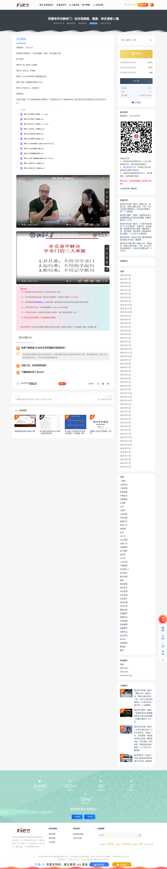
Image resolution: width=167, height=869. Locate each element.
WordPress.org (126, 675)
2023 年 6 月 (125, 415)
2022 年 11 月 (126, 441)
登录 (122, 664)
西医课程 (123, 625)
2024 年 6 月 (125, 371)
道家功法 (123, 632)
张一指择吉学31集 (104, 399)
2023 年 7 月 (125, 412)
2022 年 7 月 (125, 456)
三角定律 (123, 488)
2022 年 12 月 (126, 437)
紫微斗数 (123, 610)
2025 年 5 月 (125, 331)
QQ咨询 (137, 102)
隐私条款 (52, 838)
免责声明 (52, 834)
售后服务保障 (78, 834)
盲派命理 (123, 602)
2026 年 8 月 (125, 275)
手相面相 (123, 566)
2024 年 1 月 (125, 390)
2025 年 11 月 (126, 309)
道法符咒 (123, 636)
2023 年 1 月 (125, 434)
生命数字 (123, 599)
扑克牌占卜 (124, 569)
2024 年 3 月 (125, 382)
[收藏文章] (98, 384)
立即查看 (77, 816)
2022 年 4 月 (125, 467)
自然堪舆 (123, 621)
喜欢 (62, 384)
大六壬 (123, 536)
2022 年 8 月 (125, 452)
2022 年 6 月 (125, 459)
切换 (163, 654)
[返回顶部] (162, 659)
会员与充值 (77, 838)
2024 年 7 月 (125, 367)
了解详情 (90, 816)
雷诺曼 (123, 647)
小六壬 (123, 558)
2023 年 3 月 (125, 426)
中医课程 (123, 499)
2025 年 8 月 (125, 320)
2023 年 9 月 (125, 404)
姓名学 (123, 555)
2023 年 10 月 (126, 401)
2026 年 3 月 (125, 294)
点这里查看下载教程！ (129, 189)
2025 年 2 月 (125, 342)
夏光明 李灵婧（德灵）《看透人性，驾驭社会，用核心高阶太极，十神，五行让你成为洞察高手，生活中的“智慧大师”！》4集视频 (135, 208)
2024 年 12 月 (126, 349)
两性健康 (123, 492)
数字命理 (123, 577)
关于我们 (52, 842)
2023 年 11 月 (126, 397)
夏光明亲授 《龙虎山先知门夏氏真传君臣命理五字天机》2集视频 (136, 238)
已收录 (94, 23)
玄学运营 (123, 591)
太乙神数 (123, 540)
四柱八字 (123, 525)
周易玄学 (123, 521)
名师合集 (123, 518)
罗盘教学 (123, 613)
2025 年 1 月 (125, 345)
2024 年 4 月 (125, 378)
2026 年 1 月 (125, 301)
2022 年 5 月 (125, 463)
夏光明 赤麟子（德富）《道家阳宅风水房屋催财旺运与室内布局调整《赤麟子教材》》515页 (135, 217)
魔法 (122, 650)
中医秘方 (123, 496)
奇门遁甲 (123, 551)
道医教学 (123, 628)
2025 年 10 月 (126, 312)
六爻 (122, 507)
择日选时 (123, 573)
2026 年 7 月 (125, 279)
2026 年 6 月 (125, 283)
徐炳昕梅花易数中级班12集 (24, 431)
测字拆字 (123, 588)
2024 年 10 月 (126, 356)
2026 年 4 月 (125, 290)
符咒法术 (123, 606)
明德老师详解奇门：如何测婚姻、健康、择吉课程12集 (78, 327)
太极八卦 (123, 544)
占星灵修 (123, 514)
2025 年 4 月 (125, 334)
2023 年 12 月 (126, 393)
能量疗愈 (123, 617)
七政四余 (123, 485)
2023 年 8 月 (125, 408)
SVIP (163, 620)
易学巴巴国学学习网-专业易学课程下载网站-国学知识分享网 (40, 327)
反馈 (163, 639)
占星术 (123, 510)
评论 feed (124, 672)
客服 (163, 631)
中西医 (123, 503)
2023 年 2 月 (125, 430)
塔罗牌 (123, 529)
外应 (122, 532)
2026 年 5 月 (125, 286)
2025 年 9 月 (125, 316)
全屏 (163, 646)
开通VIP (39, 864)
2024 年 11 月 (126, 353)
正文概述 (21, 39)
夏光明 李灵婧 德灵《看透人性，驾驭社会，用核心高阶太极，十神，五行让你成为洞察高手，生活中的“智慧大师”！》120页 (136, 247)
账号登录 (100, 865)
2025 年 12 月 (126, 305)
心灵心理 (123, 562)
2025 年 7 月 (125, 323)
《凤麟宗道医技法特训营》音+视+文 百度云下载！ (33, 399)
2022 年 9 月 (125, 448)
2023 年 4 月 (125, 423)
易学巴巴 (25, 383)
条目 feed (124, 668)
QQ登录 (123, 865)
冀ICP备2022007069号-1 (99, 859)
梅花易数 (123, 584)
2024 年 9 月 (125, 360)
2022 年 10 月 (126, 445)
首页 (41, 5)
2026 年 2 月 (125, 297)
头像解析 (123, 547)
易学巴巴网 (85, 859)
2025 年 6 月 (125, 327)
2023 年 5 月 (125, 419)
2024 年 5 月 (125, 375)
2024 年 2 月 (125, 386)
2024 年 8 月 (125, 364)
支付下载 (136, 81)
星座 (122, 580)
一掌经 (123, 481)
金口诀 (123, 639)
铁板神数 (123, 643)
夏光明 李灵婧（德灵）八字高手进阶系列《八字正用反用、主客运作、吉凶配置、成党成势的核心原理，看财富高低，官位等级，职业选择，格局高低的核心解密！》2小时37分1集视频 (136, 229)
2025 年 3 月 (125, 338)
